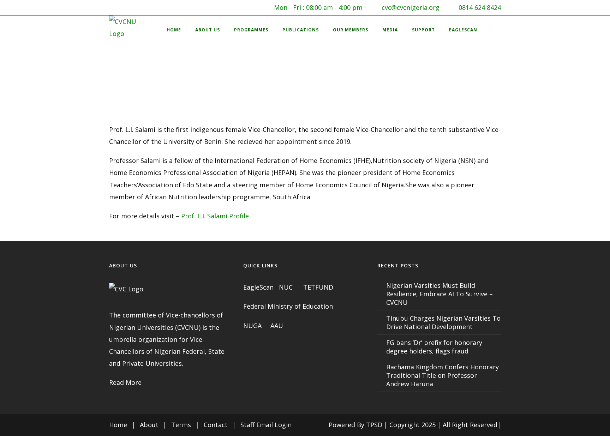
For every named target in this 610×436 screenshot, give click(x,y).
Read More (125, 382)
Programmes (251, 30)
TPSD (374, 424)
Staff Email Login (266, 424)
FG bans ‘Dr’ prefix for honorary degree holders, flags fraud (434, 346)
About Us (207, 30)
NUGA (253, 325)
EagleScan (463, 30)
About (149, 424)
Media (390, 30)
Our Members (350, 30)
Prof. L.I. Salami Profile (215, 216)
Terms (181, 424)
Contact (216, 424)
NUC (286, 287)
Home (174, 30)
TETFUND (318, 287)
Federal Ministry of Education (288, 306)
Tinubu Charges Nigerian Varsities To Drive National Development (443, 322)
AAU (276, 325)
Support (423, 30)
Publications (300, 30)
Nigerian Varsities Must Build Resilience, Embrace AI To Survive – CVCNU (439, 294)
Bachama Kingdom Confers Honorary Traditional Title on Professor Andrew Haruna (442, 375)
